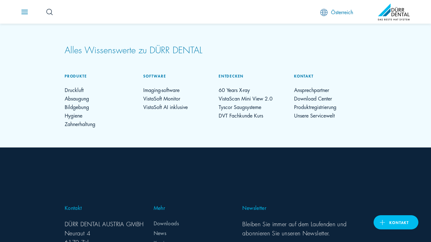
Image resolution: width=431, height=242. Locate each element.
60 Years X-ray (234, 90)
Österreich (342, 12)
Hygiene (73, 115)
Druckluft (74, 90)
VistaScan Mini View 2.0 (246, 98)
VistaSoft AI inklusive (165, 107)
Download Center (313, 98)
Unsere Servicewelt (314, 115)
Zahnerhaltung (80, 124)
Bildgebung (77, 107)
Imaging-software (161, 90)
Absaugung (77, 98)
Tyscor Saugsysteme (240, 107)
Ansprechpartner (311, 90)
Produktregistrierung (315, 107)
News (160, 233)
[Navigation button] (24, 12)
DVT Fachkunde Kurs (241, 115)
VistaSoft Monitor (161, 98)
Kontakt (399, 222)
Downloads (166, 223)
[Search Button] (49, 12)
